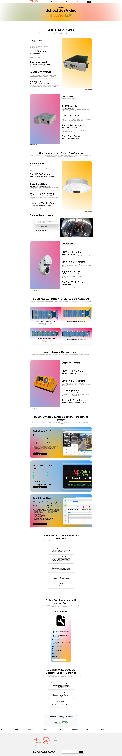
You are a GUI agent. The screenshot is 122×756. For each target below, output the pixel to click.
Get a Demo (40, 454)
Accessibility (55, 740)
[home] (32, 1)
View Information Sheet (88, 89)
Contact (54, 737)
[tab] (47, 221)
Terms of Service (56, 741)
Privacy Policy (55, 738)
